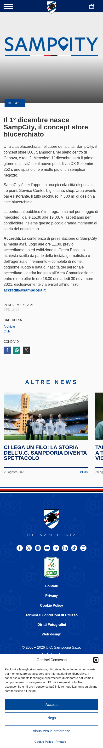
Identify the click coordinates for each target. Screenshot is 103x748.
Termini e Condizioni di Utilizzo (51, 615)
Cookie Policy (43, 741)
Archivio (9, 326)
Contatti (51, 586)
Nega (51, 718)
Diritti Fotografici (51, 624)
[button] (95, 659)
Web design (51, 634)
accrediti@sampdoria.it (25, 290)
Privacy (61, 741)
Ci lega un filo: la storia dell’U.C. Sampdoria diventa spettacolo (45, 452)
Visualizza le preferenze (51, 731)
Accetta (51, 704)
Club (7, 331)
